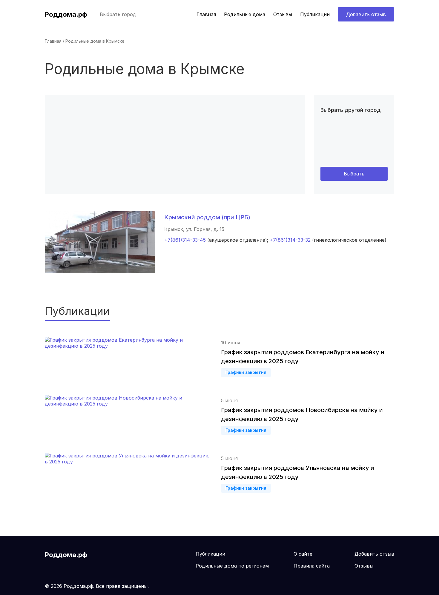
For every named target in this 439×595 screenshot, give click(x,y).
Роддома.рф (66, 14)
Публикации (315, 14)
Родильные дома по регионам (232, 566)
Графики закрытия (245, 372)
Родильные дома (244, 14)
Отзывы (282, 14)
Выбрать (354, 174)
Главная (206, 14)
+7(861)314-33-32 (290, 240)
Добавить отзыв (366, 14)
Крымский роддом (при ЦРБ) (207, 217)
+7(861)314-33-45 (185, 240)
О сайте (303, 554)
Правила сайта (312, 566)
